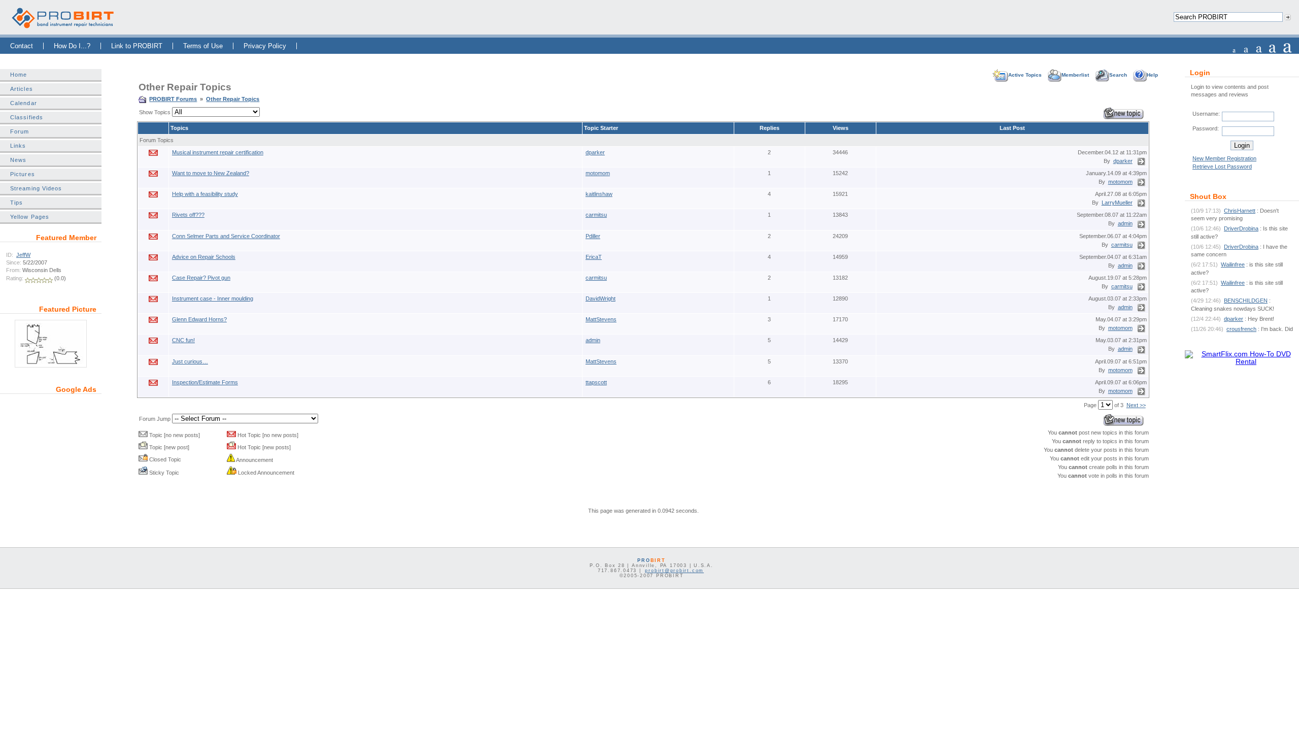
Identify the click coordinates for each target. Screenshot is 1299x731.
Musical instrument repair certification (217, 152)
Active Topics (1025, 75)
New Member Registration (1224, 158)
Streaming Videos (36, 188)
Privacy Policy (265, 46)
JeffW (23, 255)
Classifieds (26, 117)
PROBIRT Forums (173, 99)
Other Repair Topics (232, 99)
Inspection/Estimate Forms (205, 382)
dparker (595, 152)
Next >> (1136, 405)
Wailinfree (1233, 264)
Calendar (23, 103)
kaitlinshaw (599, 194)
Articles (21, 89)
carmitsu (596, 215)
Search (1118, 75)
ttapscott (596, 382)
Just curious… (190, 361)
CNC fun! (183, 340)
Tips (16, 203)
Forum (19, 131)
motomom (598, 173)
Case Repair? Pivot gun (201, 278)
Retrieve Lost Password (1222, 166)
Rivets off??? (188, 215)
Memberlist (1075, 75)
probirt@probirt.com (674, 570)
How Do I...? (72, 46)
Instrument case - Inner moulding (212, 298)
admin (1125, 223)
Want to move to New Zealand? (210, 173)
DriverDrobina (1241, 228)
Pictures (22, 174)
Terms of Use (203, 46)
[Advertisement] (50, 464)
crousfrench (1241, 329)
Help (1152, 75)
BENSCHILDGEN (1246, 300)
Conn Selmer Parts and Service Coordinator (226, 236)
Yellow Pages (29, 217)
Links (18, 146)
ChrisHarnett (1239, 211)
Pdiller (593, 236)
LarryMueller (1117, 203)
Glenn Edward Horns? (199, 319)
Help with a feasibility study (205, 194)
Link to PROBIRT (136, 46)
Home (18, 75)
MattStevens (601, 319)
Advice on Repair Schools (203, 257)
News (18, 160)
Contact (21, 46)
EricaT (594, 257)
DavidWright (601, 298)
